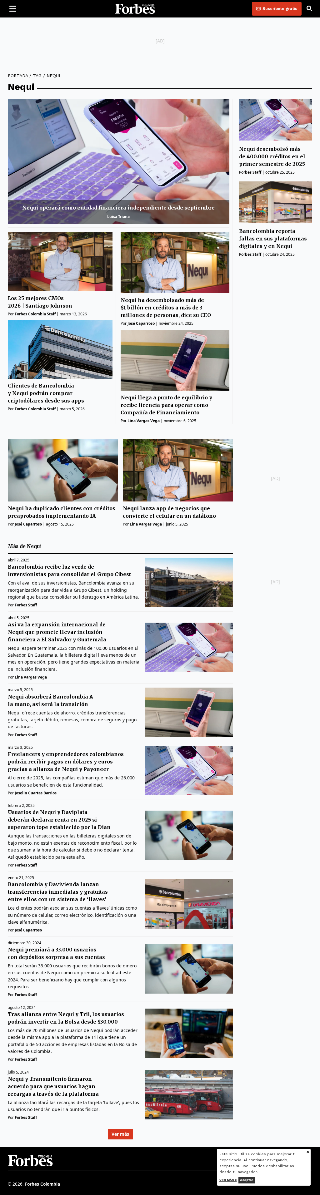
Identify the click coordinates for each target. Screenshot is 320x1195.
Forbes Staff (250, 172)
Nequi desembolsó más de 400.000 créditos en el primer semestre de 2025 (272, 156)
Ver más (120, 1134)
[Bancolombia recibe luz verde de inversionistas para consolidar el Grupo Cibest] (189, 582)
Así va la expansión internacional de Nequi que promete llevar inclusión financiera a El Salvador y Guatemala (58, 632)
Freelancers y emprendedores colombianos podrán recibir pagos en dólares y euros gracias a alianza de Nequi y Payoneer (66, 761)
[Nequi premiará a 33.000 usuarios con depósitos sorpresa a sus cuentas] (189, 969)
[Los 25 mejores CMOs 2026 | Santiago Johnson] (60, 261)
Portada (18, 75)
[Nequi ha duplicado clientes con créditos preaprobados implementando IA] (63, 470)
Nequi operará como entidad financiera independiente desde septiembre (118, 208)
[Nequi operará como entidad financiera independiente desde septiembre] (118, 161)
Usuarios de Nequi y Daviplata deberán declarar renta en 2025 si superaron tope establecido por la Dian (59, 819)
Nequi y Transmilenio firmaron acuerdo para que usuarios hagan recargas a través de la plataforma (53, 1086)
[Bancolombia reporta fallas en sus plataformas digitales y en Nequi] (275, 201)
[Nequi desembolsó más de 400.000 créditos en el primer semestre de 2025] (275, 119)
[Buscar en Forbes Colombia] (309, 9)
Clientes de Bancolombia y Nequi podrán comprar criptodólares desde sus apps (46, 393)
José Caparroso (141, 323)
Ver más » (228, 1180)
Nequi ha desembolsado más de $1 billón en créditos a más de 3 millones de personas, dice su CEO (166, 307)
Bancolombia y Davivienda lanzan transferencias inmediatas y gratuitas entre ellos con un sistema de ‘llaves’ (58, 891)
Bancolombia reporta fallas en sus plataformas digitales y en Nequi (273, 238)
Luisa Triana (118, 216)
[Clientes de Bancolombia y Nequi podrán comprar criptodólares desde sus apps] (60, 349)
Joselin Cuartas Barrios (36, 793)
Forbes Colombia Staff (35, 314)
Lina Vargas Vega (144, 420)
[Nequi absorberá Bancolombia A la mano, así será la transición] (189, 712)
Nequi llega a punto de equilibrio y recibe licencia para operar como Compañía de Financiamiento (166, 405)
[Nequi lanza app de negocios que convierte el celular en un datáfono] (178, 470)
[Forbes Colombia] (135, 9)
